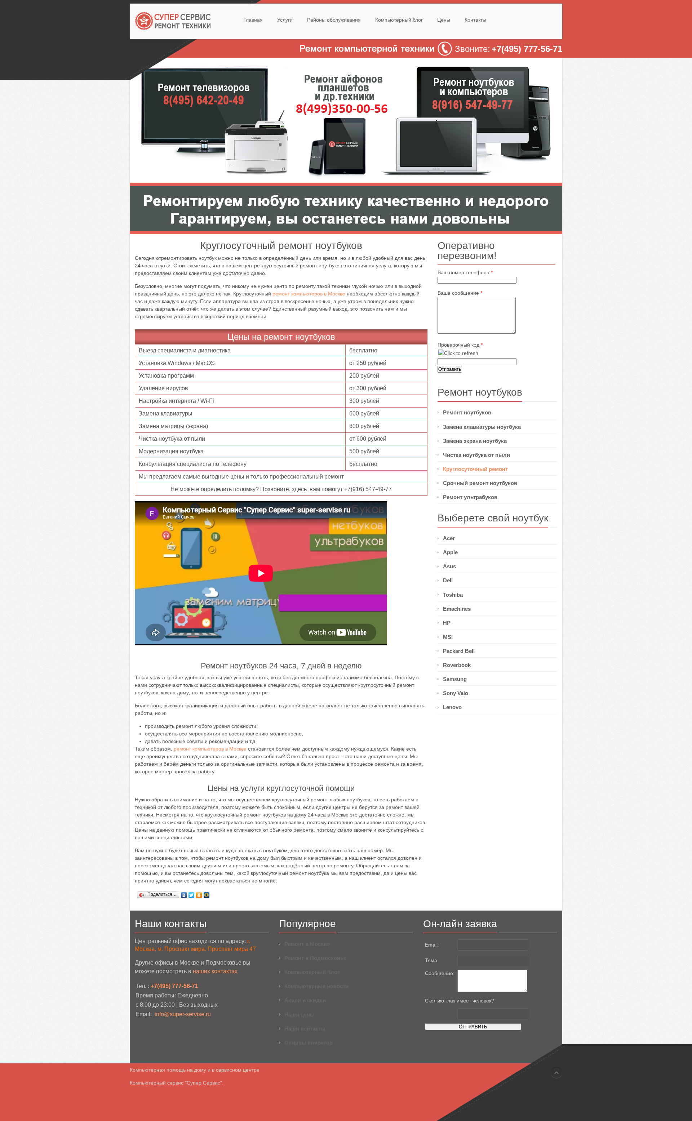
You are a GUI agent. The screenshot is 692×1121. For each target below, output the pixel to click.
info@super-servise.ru (183, 1014)
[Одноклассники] (199, 895)
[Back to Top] (556, 1072)
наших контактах (215, 971)
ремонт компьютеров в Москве (308, 294)
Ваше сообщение (460, 293)
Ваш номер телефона (465, 272)
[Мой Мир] (206, 895)
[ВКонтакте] (184, 895)
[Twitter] (191, 895)
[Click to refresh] (458, 353)
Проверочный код (460, 345)
